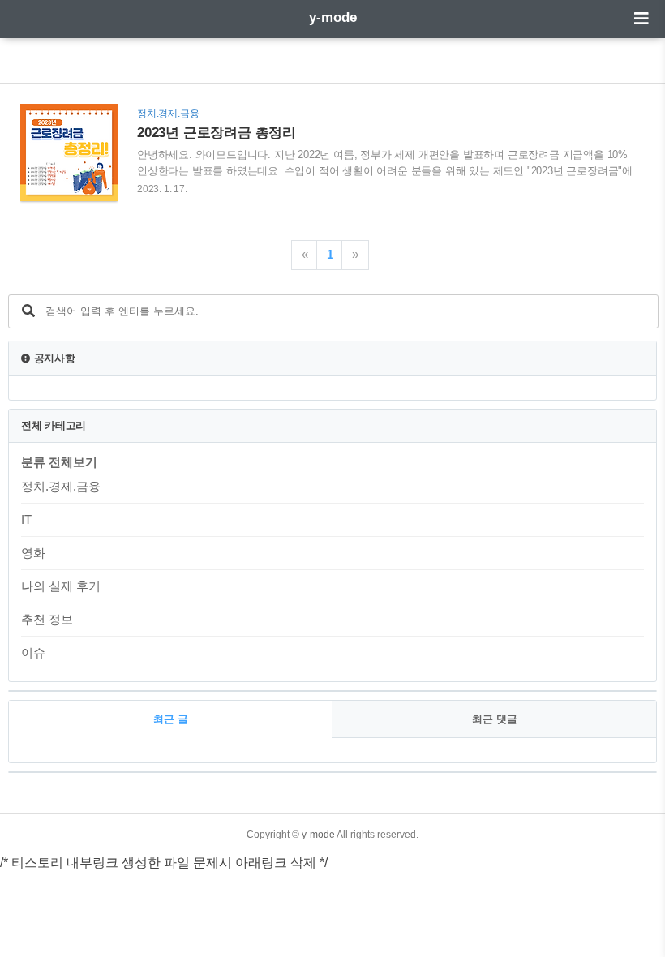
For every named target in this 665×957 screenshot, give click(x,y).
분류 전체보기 (59, 462)
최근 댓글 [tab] (494, 719)
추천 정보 (47, 619)
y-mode (333, 17)
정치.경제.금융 (61, 486)
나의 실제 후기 (61, 586)
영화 (33, 553)
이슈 (33, 652)
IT (26, 519)
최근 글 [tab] (170, 719)
